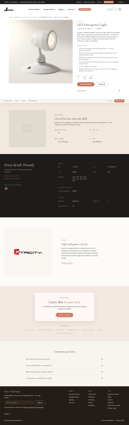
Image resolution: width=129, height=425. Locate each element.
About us (79, 2)
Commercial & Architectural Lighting (25, 17)
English (120, 2)
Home (10, 17)
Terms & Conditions (28, 407)
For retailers (33, 100)
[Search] (120, 9)
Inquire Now (119, 100)
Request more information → (12, 178)
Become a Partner (89, 2)
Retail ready (8, 100)
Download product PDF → (11, 176)
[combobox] (114, 9)
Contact (99, 2)
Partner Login (108, 2)
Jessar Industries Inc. (16, 420)
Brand (24, 100)
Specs (17, 100)
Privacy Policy (40, 407)
